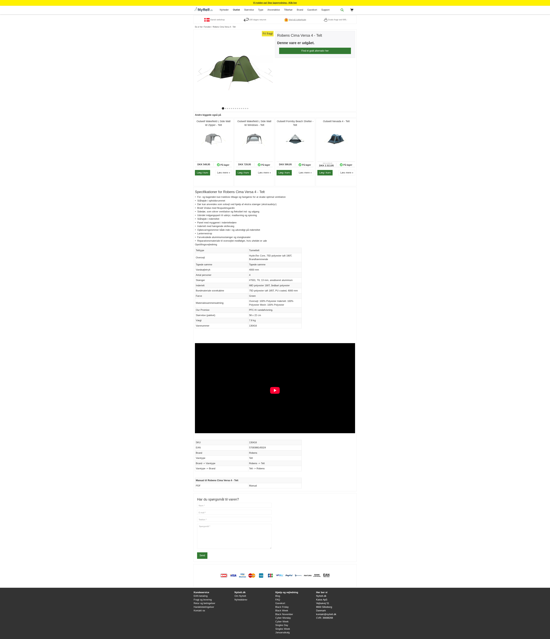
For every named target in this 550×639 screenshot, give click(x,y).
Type (260, 9)
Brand (300, 9)
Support (325, 9)
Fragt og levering (203, 599)
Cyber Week (282, 621)
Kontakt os (199, 610)
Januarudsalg (282, 632)
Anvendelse (273, 9)
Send (202, 555)
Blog (277, 596)
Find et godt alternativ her (315, 50)
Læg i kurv (202, 172)
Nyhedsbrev (240, 599)
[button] (351, 10)
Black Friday (282, 607)
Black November (284, 614)
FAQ (277, 599)
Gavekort (312, 9)
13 (247, 108)
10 (241, 108)
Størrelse (249, 9)
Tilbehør (288, 9)
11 (243, 108)
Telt (251, 458)
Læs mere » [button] (223, 172)
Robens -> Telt (257, 463)
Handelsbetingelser (204, 607)
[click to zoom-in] (235, 68)
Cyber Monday (283, 618)
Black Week (281, 610)
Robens (253, 453)
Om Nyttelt (240, 596)
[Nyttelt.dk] (205, 9)
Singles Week (282, 629)
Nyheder (224, 9)
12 (245, 108)
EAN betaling (201, 596)
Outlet (236, 9)
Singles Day (281, 625)
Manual (253, 485)
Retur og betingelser (204, 603)
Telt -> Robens (257, 468)
